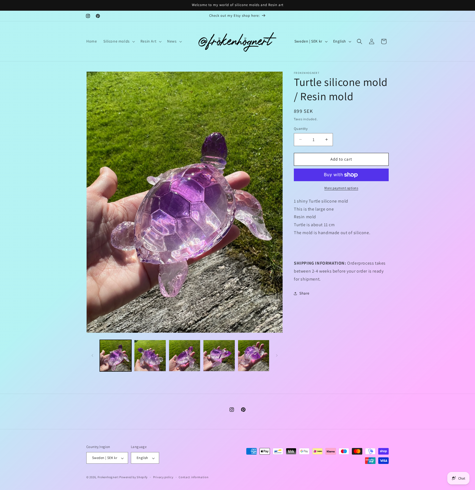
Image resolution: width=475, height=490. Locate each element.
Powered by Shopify (133, 477)
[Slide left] (92, 355)
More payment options (341, 188)
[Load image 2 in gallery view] (150, 355)
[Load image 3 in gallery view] (184, 355)
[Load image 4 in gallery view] (219, 355)
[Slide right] (277, 355)
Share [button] (304, 293)
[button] (118, 41)
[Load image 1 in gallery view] (115, 355)
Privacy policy (163, 477)
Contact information (193, 477)
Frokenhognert (108, 477)
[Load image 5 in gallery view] (253, 355)
